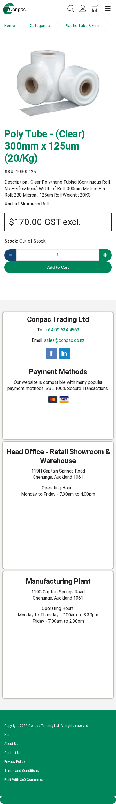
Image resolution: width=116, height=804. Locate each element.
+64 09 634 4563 (62, 330)
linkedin (64, 353)
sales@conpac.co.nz (64, 340)
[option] (58, 83)
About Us (11, 744)
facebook (51, 353)
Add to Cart (58, 267)
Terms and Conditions (21, 771)
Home (8, 735)
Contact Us (12, 753)
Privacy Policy (14, 762)
